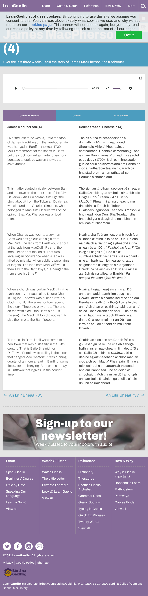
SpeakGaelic (15, 472)
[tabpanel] (74, 255)
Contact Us (39, 546)
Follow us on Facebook (18, 546)
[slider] (55, 88)
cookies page (40, 25)
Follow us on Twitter (7, 546)
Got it (129, 35)
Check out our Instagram (29, 546)
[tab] (29, 115)
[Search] (143, 6)
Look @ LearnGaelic (57, 491)
